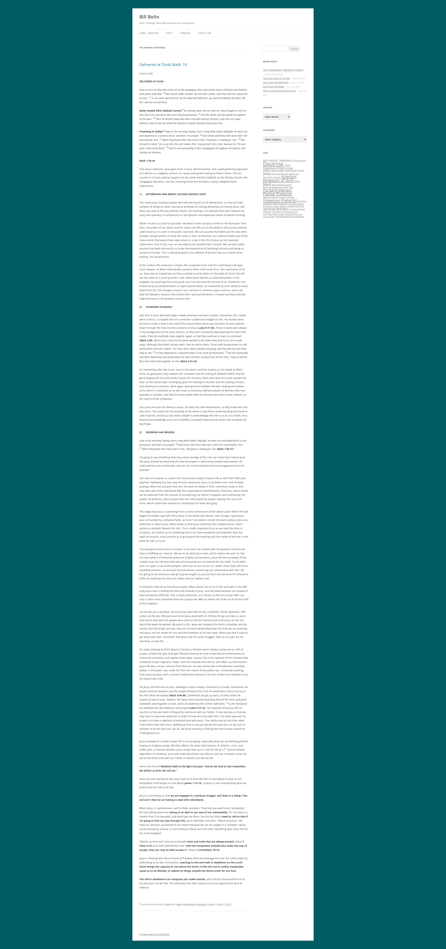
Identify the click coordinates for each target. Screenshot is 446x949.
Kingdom (289, 176)
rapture (267, 203)
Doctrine (273, 163)
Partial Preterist (277, 193)
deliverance (189, 904)
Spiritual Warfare (275, 209)
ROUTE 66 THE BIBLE (273, 86)
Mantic (297, 181)
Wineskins (299, 216)
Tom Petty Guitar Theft (273, 214)
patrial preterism (270, 197)
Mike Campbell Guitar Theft (275, 187)
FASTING (289, 168)
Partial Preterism (277, 190)
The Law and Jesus (297, 209)
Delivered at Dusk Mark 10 (163, 64)
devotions (201, 904)
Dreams (287, 165)
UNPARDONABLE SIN (284, 216)
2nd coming (270, 160)
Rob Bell (292, 204)
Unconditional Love (293, 214)
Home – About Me (149, 33)
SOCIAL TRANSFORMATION (292, 206)
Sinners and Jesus (271, 206)
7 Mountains (285, 160)
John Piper (268, 177)
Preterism (271, 200)
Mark (167, 904)
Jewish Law (294, 174)
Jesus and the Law (280, 174)
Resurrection (280, 203)
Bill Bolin (149, 17)
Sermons (185, 33)
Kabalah (277, 177)
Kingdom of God (278, 180)
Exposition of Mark (274, 168)
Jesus (267, 173)
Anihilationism (299, 160)
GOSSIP (301, 170)
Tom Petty (276, 212)
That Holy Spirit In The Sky (276, 78)
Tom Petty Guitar (290, 212)
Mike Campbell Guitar (281, 185)
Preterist (289, 200)
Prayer (210, 904)
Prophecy (302, 201)
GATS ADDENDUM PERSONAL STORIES (283, 70)
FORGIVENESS (290, 170)
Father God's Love (273, 170)
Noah (291, 187)
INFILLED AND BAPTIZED (276, 82)
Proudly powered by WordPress (154, 934)
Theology (267, 212)
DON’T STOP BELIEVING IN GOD (279, 90)
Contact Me (204, 33)
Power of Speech (286, 197)
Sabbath (300, 204)
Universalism (269, 216)
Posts (169, 33)
